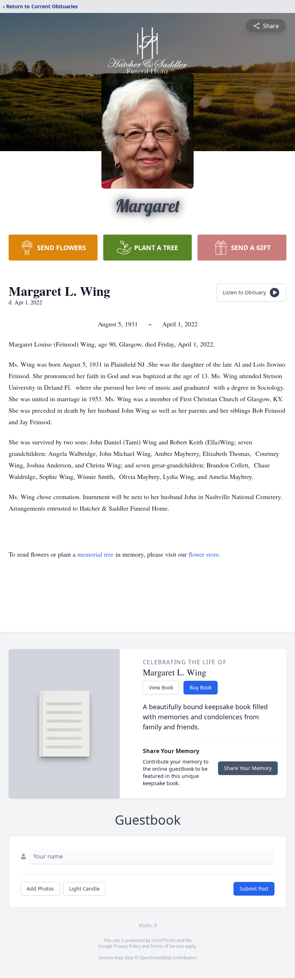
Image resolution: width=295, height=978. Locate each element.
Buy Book (201, 687)
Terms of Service (167, 946)
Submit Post (254, 888)
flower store (204, 554)
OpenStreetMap (155, 958)
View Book (161, 687)
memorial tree (95, 554)
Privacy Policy (127, 946)
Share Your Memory (248, 768)
